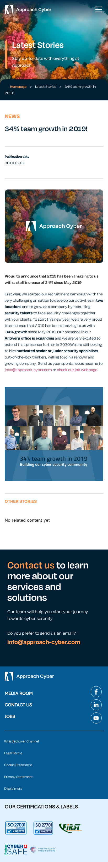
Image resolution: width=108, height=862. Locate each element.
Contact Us (18, 705)
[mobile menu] (98, 9)
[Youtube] (96, 718)
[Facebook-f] (96, 691)
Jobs (10, 716)
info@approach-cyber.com (43, 642)
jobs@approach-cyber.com (28, 370)
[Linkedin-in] (96, 704)
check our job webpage (77, 370)
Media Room (19, 693)
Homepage (18, 86)
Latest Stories (45, 86)
